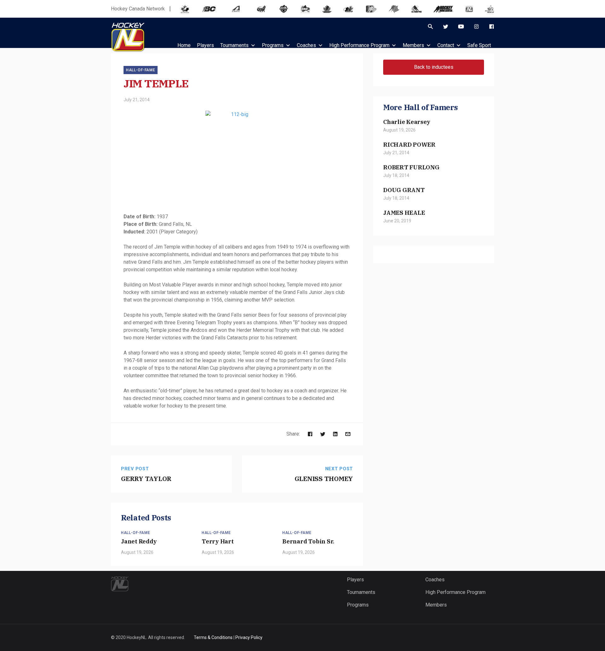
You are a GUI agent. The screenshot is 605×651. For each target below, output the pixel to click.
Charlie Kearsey (406, 122)
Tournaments (234, 45)
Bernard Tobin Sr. (308, 541)
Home (184, 45)
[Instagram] (476, 26)
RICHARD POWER (409, 144)
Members (413, 45)
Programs (273, 45)
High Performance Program (359, 45)
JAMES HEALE (404, 212)
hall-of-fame (140, 70)
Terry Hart (218, 541)
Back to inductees (433, 67)
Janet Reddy (139, 541)
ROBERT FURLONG (411, 167)
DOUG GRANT (404, 190)
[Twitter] (445, 26)
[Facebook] (491, 26)
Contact (445, 45)
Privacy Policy (248, 637)
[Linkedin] (335, 434)
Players (355, 580)
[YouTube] (461, 26)
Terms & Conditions (213, 637)
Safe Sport (479, 45)
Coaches (306, 45)
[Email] (347, 434)
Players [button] (205, 45)
